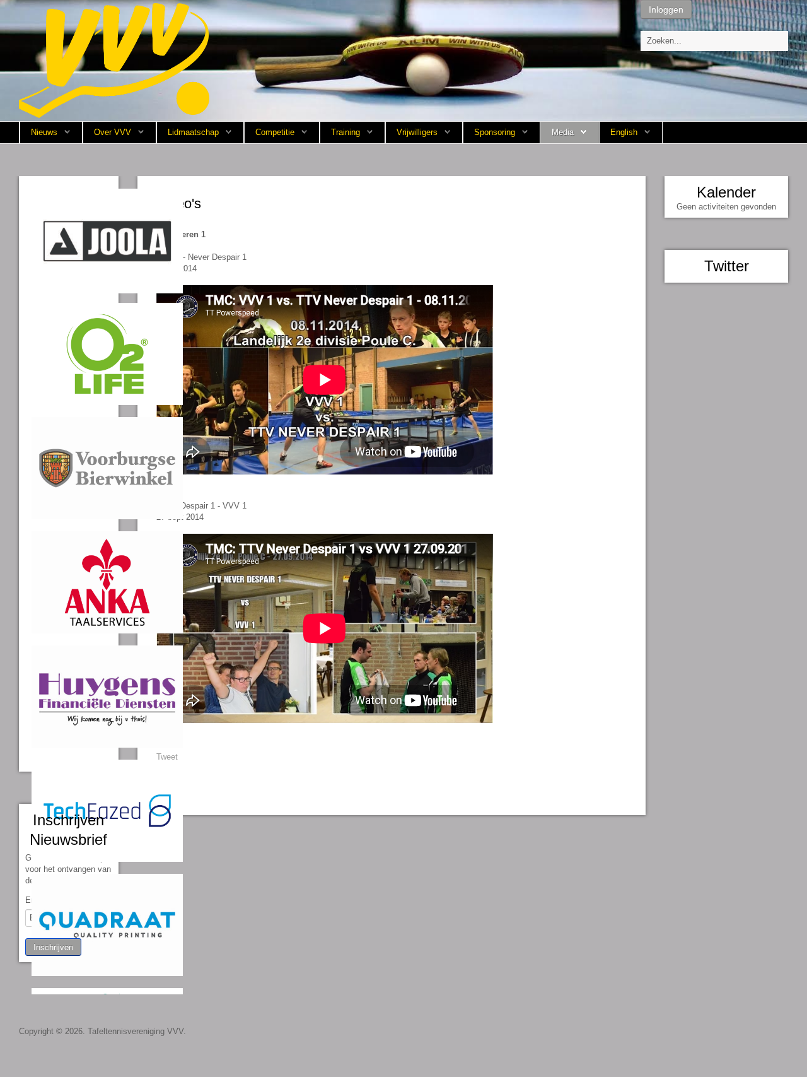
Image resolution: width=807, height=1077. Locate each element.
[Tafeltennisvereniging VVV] (114, 59)
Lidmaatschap (193, 132)
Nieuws (44, 132)
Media (563, 132)
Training (345, 132)
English (623, 132)
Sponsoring (494, 132)
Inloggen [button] (666, 9)
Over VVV (112, 132)
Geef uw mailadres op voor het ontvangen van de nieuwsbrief (68, 869)
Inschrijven (53, 947)
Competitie (274, 132)
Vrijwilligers (417, 132)
